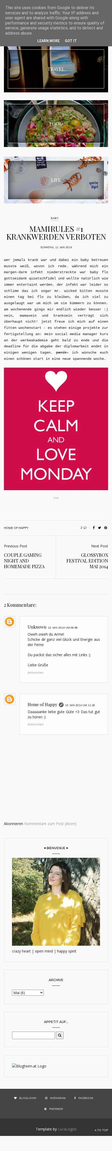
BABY (55, 218)
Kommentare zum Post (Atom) (50, 823)
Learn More (48, 41)
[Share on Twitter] (99, 527)
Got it (71, 41)
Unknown (37, 627)
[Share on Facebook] (93, 527)
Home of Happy (42, 704)
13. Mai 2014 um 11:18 (80, 705)
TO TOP (102, 1130)
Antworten (35, 672)
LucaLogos (67, 1129)
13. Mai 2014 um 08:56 (63, 627)
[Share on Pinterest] (105, 527)
